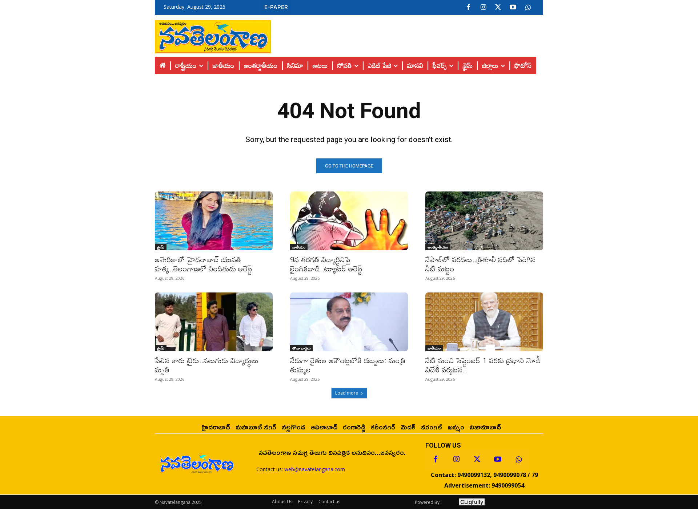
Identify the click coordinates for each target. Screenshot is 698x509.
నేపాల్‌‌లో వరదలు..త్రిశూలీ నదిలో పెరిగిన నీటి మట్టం (480, 264)
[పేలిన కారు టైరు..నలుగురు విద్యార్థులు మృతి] (214, 321)
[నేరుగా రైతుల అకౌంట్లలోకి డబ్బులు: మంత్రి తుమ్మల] (349, 321)
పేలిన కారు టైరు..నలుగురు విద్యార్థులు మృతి (206, 365)
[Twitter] (498, 7)
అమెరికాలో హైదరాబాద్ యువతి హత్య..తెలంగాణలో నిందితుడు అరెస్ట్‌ (203, 264)
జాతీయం (298, 247)
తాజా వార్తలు (301, 348)
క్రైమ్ (160, 247)
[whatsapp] (527, 7)
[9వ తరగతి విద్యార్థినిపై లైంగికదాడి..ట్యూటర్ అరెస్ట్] (349, 220)
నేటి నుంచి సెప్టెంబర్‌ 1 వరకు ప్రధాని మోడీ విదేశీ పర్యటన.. (483, 365)
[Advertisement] (407, 35)
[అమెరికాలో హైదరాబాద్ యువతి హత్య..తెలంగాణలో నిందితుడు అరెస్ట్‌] (214, 220)
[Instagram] (483, 7)
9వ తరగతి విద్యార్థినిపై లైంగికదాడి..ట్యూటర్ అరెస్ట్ (326, 264)
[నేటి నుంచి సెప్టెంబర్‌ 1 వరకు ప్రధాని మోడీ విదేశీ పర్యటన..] (484, 321)
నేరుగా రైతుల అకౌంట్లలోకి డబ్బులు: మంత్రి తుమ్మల (348, 365)
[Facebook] (468, 7)
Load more (346, 393)
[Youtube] (513, 7)
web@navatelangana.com (314, 469)
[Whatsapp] (518, 459)
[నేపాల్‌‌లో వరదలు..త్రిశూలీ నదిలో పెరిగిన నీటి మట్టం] (484, 220)
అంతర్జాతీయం (438, 247)
